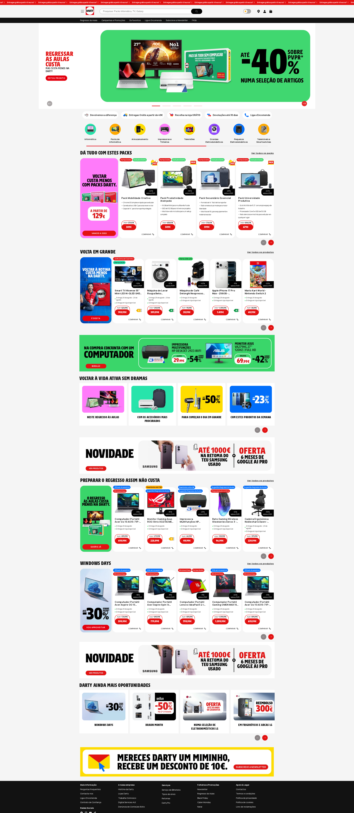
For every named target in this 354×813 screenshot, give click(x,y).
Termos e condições (245, 793)
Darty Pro (166, 803)
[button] (271, 11)
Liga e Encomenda (153, 20)
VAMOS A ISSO (99, 233)
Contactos (241, 789)
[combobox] (151, 11)
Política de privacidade (246, 798)
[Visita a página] (99, 198)
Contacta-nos (86, 793)
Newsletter (202, 789)
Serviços (166, 785)
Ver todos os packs (262, 153)
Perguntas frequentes (90, 789)
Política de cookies (244, 802)
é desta (95, 318)
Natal (199, 806)
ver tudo (56, 78)
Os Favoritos (135, 20)
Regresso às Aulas (88, 20)
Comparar (146, 234)
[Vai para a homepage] (90, 11)
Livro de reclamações (246, 806)
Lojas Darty (123, 793)
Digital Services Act (127, 802)
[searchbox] (151, 11)
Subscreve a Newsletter (177, 20)
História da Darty (126, 789)
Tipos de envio (168, 794)
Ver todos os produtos (260, 252)
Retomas (166, 798)
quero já (96, 546)
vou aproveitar (95, 627)
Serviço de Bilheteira (171, 790)
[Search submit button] (196, 11)
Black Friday (202, 798)
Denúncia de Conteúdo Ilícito (131, 806)
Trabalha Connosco (127, 798)
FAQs (194, 20)
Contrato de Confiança (90, 802)
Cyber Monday (204, 802)
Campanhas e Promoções (113, 20)
